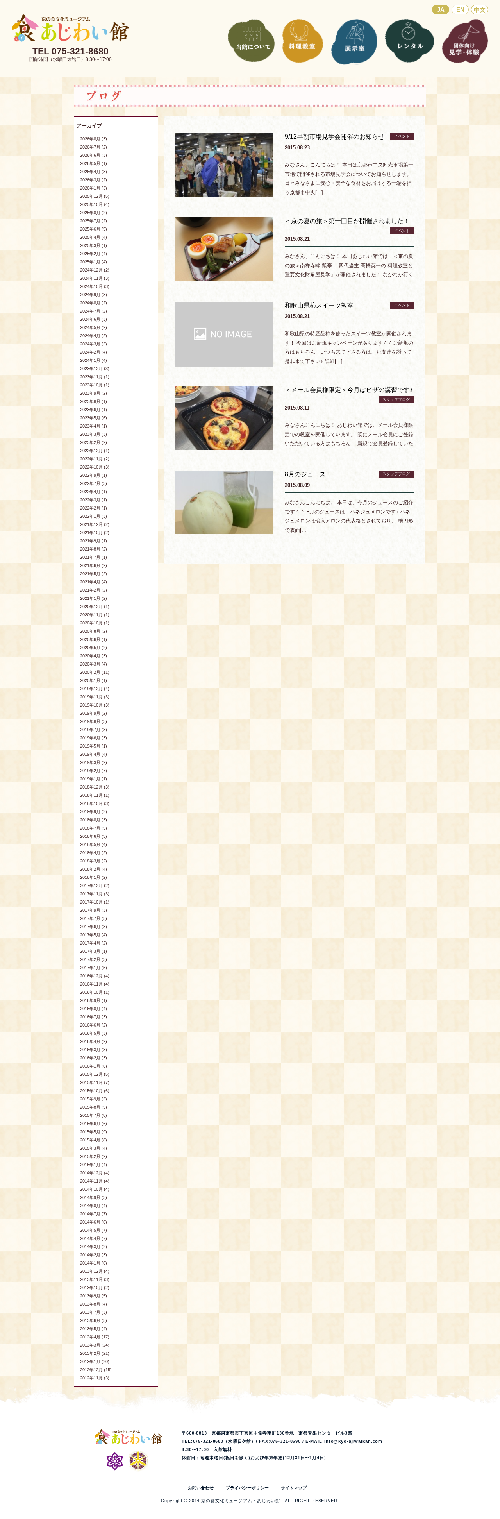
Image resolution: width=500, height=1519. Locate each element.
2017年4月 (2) (93, 943)
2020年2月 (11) (94, 672)
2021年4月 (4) (93, 582)
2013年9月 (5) (93, 1296)
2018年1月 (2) (93, 877)
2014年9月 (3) (93, 1197)
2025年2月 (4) (93, 253)
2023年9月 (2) (93, 393)
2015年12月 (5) (94, 1074)
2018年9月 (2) (93, 811)
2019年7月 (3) (93, 729)
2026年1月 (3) (93, 188)
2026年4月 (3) (93, 171)
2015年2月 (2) (93, 1156)
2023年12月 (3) (94, 368)
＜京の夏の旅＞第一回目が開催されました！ (347, 221)
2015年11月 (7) (94, 1082)
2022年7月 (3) (93, 483)
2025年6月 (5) (93, 229)
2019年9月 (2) (93, 713)
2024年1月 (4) (93, 360)
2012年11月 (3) (94, 1378)
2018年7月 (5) (93, 828)
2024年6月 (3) (93, 319)
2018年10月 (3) (94, 803)
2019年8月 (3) (93, 721)
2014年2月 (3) (93, 1254)
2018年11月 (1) (94, 795)
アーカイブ (89, 126)
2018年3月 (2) (93, 861)
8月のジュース (305, 474)
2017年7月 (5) (93, 918)
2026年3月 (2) (93, 179)
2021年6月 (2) (93, 565)
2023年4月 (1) (93, 426)
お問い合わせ (201, 1487)
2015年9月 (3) (93, 1099)
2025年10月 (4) (94, 204)
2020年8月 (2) (93, 631)
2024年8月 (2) (93, 303)
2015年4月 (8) (93, 1140)
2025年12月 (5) (94, 196)
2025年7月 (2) (93, 220)
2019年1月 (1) (93, 778)
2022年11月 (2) (94, 458)
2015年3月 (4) (93, 1148)
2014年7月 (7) (93, 1213)
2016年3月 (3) (93, 1049)
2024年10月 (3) (94, 286)
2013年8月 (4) (93, 1304)
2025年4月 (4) (93, 237)
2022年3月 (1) (93, 499)
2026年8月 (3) (93, 138)
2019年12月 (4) (94, 688)
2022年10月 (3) (94, 467)
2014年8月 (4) (93, 1205)
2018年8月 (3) (93, 820)
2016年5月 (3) (93, 1033)
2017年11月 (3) (94, 893)
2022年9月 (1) (93, 475)
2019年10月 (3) (94, 705)
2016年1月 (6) (93, 1066)
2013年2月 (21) (94, 1353)
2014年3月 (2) (93, 1246)
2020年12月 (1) (94, 606)
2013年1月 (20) (94, 1361)
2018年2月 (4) (93, 869)
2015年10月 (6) (94, 1090)
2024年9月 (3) (93, 294)
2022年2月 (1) (93, 508)
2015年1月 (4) (93, 1164)
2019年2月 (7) (93, 770)
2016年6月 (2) (93, 1025)
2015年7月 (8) (93, 1115)
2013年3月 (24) (94, 1345)
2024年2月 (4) (93, 352)
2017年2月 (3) (93, 959)
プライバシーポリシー (247, 1487)
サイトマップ (294, 1487)
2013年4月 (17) (94, 1337)
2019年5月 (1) (93, 746)
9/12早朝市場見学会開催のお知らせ (334, 136)
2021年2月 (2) (93, 590)
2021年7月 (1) (93, 557)
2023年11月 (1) (94, 376)
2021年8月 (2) (93, 549)
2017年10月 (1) (94, 902)
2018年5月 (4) (93, 844)
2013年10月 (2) (94, 1287)
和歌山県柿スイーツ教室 (319, 305)
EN (460, 10)
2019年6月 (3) (93, 737)
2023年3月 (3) (93, 434)
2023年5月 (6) (93, 417)
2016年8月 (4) (93, 1008)
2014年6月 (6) (93, 1222)
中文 (480, 10)
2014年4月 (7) (93, 1238)
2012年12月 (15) (96, 1369)
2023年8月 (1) (93, 401)
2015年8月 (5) (93, 1107)
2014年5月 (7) (93, 1230)
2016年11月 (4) (94, 984)
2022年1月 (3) (93, 516)
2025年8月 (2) (93, 212)
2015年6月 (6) (93, 1123)
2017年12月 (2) (94, 885)
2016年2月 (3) (93, 1058)
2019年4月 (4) (93, 754)
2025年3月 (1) (93, 245)
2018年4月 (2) (93, 852)
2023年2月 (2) (93, 442)
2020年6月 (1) (93, 639)
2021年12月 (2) (94, 524)
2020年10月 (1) (94, 623)
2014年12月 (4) (94, 1172)
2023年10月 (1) (94, 385)
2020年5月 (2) (93, 647)
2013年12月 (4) (94, 1271)
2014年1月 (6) (93, 1263)
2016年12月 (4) (94, 975)
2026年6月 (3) (93, 155)
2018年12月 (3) (94, 787)
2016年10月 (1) (94, 992)
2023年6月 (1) (93, 409)
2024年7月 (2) (93, 311)
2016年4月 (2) (93, 1041)
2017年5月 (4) (93, 934)
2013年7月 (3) (93, 1312)
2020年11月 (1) (94, 614)
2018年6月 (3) (93, 836)
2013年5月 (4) (93, 1328)
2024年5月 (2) (93, 327)
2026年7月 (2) (93, 147)
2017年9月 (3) (93, 910)
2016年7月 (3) (93, 1016)
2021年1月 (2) (93, 598)
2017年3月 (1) (93, 951)
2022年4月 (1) (93, 491)
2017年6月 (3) (93, 926)
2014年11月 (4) (94, 1181)
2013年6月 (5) (93, 1320)
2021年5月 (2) (93, 573)
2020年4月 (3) (93, 655)
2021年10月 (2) (94, 532)
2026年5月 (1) (93, 163)
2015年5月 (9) (93, 1131)
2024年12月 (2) (94, 270)
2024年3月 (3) (93, 344)
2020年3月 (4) (93, 664)
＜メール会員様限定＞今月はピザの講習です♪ (349, 389)
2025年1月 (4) (93, 261)
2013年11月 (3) (94, 1279)
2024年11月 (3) (94, 278)
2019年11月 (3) (94, 696)
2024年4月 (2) (93, 335)
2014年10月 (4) (94, 1189)
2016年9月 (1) (93, 1000)
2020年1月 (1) (93, 680)
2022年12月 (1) (94, 450)
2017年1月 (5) (93, 967)
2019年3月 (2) (93, 762)
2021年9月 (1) (93, 541)
